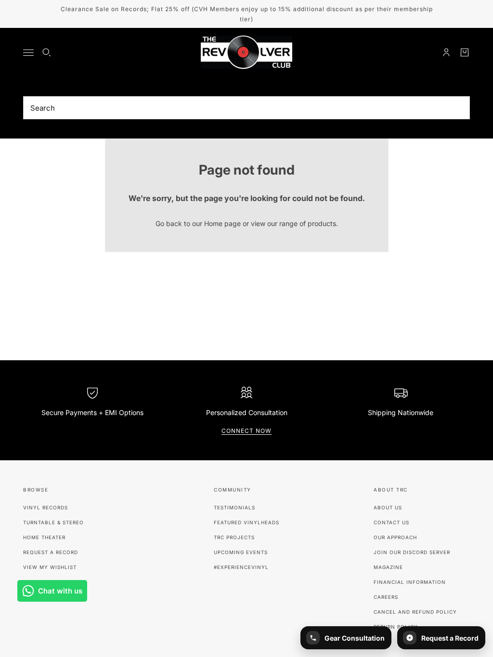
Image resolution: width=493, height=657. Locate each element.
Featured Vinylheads (246, 522)
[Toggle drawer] (28, 53)
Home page (222, 223)
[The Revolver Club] (246, 52)
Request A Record (50, 552)
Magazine (388, 567)
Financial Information (410, 582)
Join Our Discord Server (412, 552)
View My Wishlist (50, 567)
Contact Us (391, 522)
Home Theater (44, 537)
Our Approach (395, 537)
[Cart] (464, 52)
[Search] (46, 52)
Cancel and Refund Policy (415, 612)
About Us (388, 507)
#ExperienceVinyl (241, 567)
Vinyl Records (45, 507)
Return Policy (396, 627)
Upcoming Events (241, 552)
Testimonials (234, 507)
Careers (386, 597)
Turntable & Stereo (53, 522)
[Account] (446, 52)
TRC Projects (234, 537)
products (322, 223)
